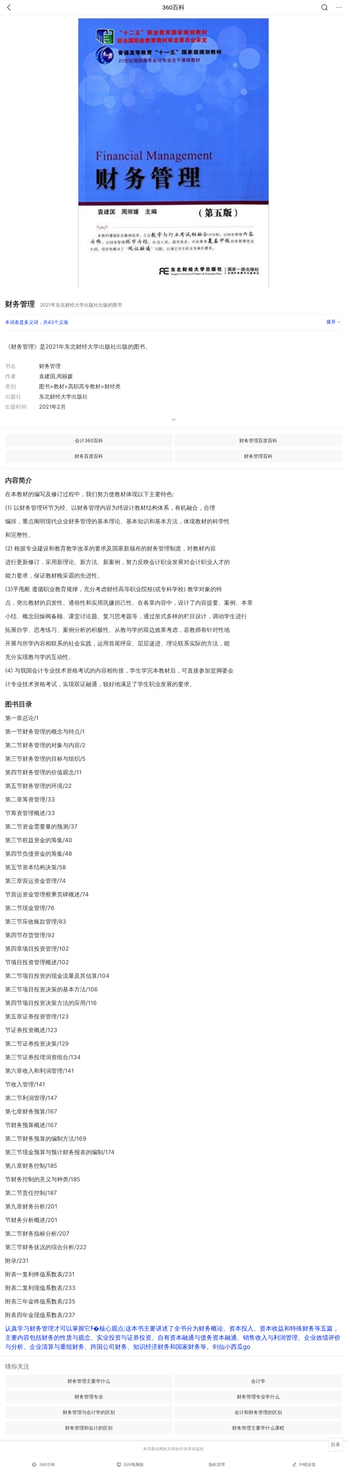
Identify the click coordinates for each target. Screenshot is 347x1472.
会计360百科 (89, 440)
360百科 (173, 7)
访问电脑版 (133, 1464)
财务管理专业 (89, 1396)
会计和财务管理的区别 (258, 1412)
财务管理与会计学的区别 (89, 1412)
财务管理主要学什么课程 (258, 1428)
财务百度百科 (89, 456)
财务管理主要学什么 (88, 1381)
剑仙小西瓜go (231, 1346)
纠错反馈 (307, 1464)
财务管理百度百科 (258, 440)
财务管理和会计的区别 (89, 1428)
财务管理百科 (258, 456)
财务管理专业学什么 (258, 1396)
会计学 (258, 1381)
